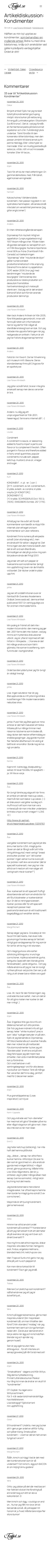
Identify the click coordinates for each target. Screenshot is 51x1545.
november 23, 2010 (15, 1305)
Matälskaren (38, 27)
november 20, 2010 (15, 101)
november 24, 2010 (15, 1362)
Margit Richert (13, 927)
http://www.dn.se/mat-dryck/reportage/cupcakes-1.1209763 (26, 822)
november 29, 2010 (15, 1477)
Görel (9, 1419)
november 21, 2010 (15, 428)
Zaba (9, 1218)
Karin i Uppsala (13, 1112)
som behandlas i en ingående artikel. (23, 39)
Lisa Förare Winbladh (22, 27)
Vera (9, 1309)
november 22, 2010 (15, 983)
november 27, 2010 (15, 1416)
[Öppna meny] (40, 6)
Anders (10, 224)
